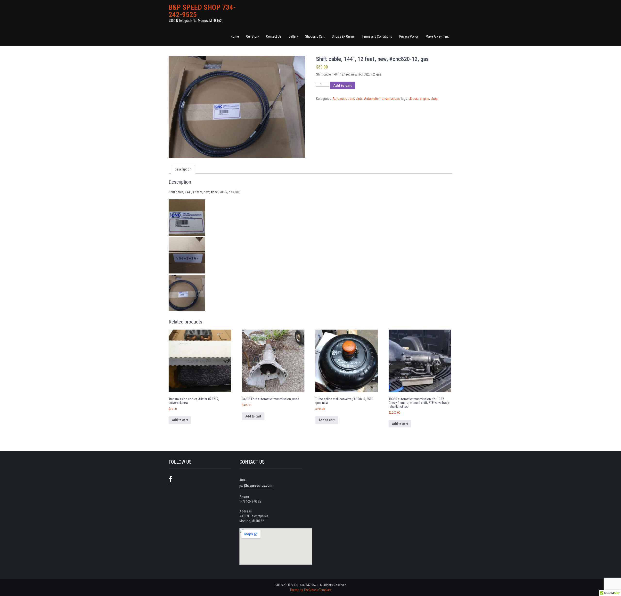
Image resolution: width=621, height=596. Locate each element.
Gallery (293, 36)
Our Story (252, 36)
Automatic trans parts (348, 99)
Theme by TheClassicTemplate (311, 590)
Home (235, 36)
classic (413, 99)
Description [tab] (182, 169)
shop (434, 99)
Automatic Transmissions (382, 99)
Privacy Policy (408, 36)
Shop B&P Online (343, 36)
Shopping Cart (315, 36)
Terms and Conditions (377, 36)
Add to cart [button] (180, 420)
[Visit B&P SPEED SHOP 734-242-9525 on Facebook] (170, 479)
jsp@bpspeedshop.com (255, 485)
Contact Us (273, 36)
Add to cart (342, 85)
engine (424, 99)
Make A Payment (437, 36)
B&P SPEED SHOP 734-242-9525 (202, 11)
